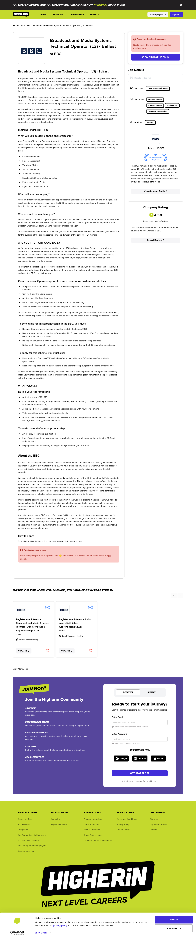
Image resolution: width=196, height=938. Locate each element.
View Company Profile (154, 191)
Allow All (174, 919)
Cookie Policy (123, 829)
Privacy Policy (123, 824)
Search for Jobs (25, 818)
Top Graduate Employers (29, 840)
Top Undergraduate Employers (32, 845)
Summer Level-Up (26, 850)
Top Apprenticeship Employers (32, 834)
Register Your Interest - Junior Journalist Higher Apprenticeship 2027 (75, 623)
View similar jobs (154, 57)
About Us (154, 818)
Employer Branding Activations (98, 840)
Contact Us (56, 818)
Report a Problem (59, 824)
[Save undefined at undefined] (47, 651)
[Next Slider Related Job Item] (180, 595)
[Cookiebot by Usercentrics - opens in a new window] (17, 933)
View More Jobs (20, 668)
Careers (153, 829)
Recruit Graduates (92, 829)
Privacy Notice (150, 781)
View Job (22, 650)
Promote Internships (93, 818)
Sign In (175, 14)
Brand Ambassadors (93, 834)
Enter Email (118, 717)
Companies (23, 829)
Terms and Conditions (127, 818)
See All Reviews (154, 240)
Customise (172, 928)
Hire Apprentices (91, 824)
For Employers (156, 14)
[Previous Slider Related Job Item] (174, 595)
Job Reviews (24, 824)
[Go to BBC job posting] (33, 610)
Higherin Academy (158, 824)
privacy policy (60, 925)
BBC (57, 53)
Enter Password (120, 733)
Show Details (41, 933)
